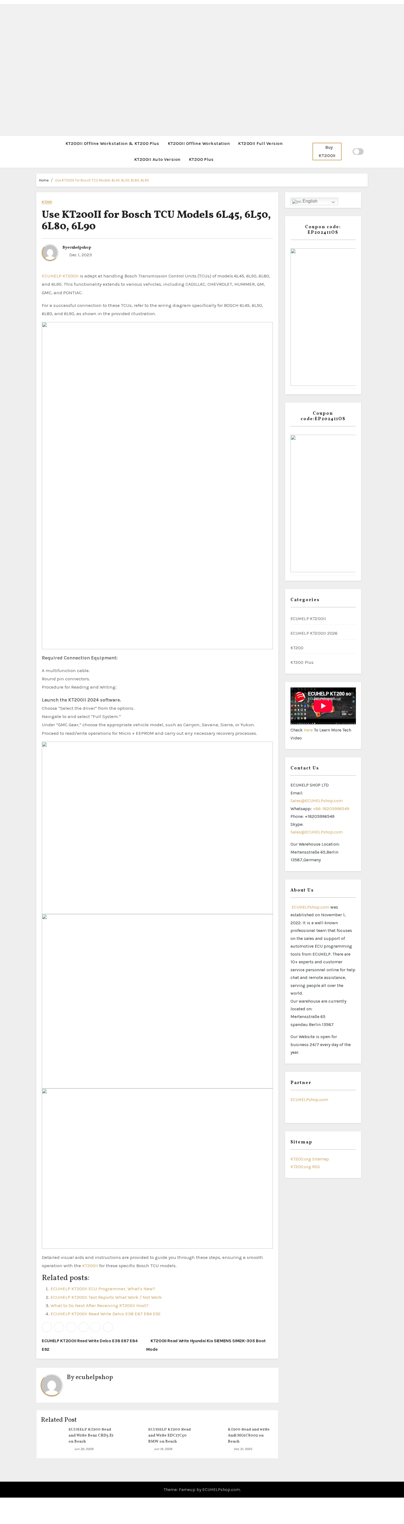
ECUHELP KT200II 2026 (314, 633)
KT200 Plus (201, 159)
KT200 (47, 202)
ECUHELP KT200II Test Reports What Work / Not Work (106, 1297)
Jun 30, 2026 (83, 1449)
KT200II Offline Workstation (199, 143)
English (309, 201)
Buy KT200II (327, 151)
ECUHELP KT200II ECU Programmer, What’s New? (103, 1288)
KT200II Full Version (260, 143)
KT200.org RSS (305, 1166)
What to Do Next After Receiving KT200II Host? (99, 1305)
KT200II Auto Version (157, 159)
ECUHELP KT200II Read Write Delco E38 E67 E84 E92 (106, 1313)
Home (44, 180)
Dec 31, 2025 (243, 1449)
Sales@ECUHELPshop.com (316, 800)
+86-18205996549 (331, 808)
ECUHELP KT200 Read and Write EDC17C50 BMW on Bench (169, 1435)
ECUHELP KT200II (60, 276)
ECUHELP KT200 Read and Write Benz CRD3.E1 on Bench (91, 1435)
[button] (38, 151)
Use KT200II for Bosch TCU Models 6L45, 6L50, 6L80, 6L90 (102, 180)
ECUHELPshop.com (309, 907)
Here (309, 730)
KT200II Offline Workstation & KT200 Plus (112, 143)
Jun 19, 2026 (163, 1449)
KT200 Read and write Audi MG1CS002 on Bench (249, 1435)
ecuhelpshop (79, 247)
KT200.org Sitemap (309, 1159)
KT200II (90, 1265)
